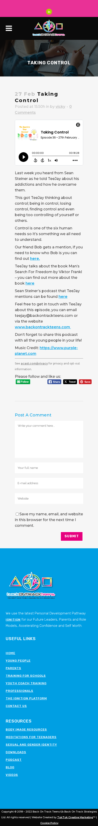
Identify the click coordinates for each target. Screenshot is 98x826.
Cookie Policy (49, 823)
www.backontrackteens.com (43, 327)
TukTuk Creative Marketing (75, 817)
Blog (10, 767)
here (30, 283)
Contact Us (16, 706)
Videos (12, 775)
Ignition (13, 619)
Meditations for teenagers (31, 737)
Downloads (16, 752)
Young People (18, 660)
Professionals (19, 691)
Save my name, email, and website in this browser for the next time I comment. (49, 520)
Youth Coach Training (26, 683)
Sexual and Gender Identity (31, 744)
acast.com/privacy (34, 363)
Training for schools (26, 675)
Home (10, 653)
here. (35, 258)
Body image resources (26, 729)
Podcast (14, 759)
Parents (13, 668)
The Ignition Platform (26, 698)
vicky (60, 106)
